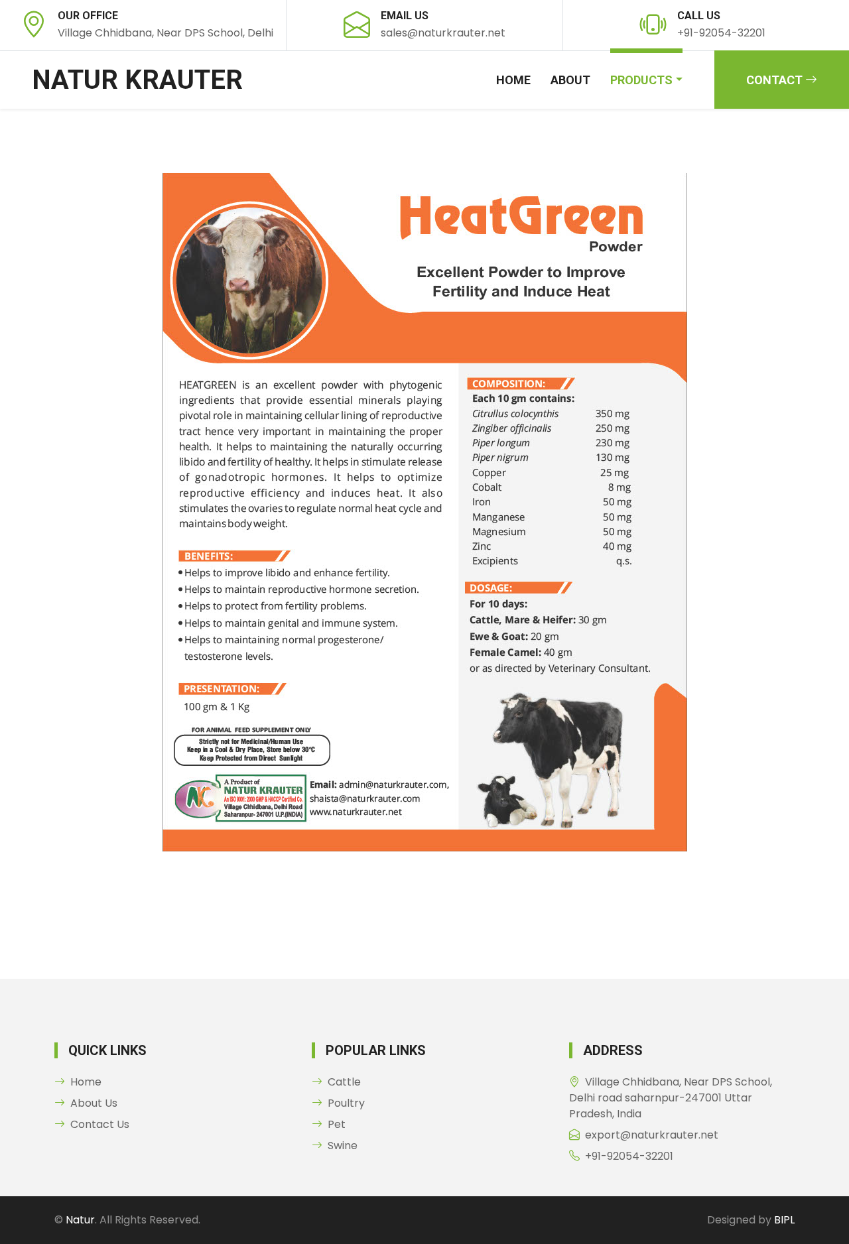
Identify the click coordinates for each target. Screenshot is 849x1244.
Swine (343, 1145)
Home (513, 80)
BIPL (784, 1219)
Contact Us (99, 1124)
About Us (93, 1103)
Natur (80, 1219)
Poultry (346, 1103)
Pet (337, 1124)
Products (641, 80)
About (570, 80)
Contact (775, 80)
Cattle (344, 1081)
